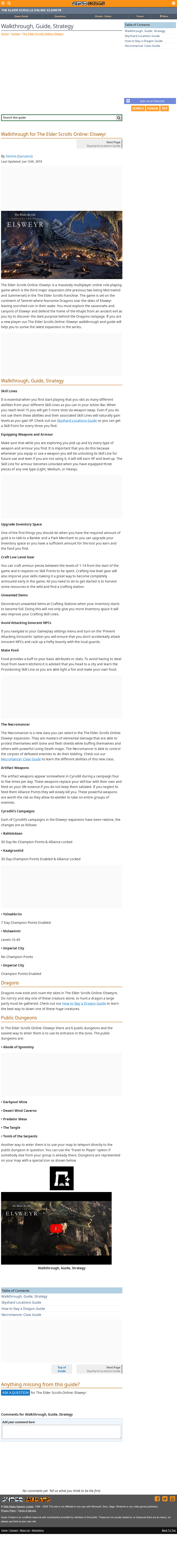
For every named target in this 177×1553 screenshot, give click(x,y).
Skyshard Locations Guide (21, 1302)
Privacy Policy (8, 1510)
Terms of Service (27, 1510)
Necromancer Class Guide (21, 1314)
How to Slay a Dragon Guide (23, 1308)
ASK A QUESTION (15, 1392)
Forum (140, 16)
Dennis (11, 156)
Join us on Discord (152, 101)
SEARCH (138, 108)
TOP (165, 108)
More (165, 16)
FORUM (152, 108)
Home (5, 34)
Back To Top (169, 1530)
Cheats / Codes (103, 16)
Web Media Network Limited (18, 1506)
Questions (60, 16)
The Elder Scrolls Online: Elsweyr (31, 10)
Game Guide (21, 16)
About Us (25, 1530)
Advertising (38, 1530)
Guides (15, 34)
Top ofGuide (62, 1369)
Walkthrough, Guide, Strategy (24, 1296)
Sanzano (24, 156)
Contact (14, 1530)
